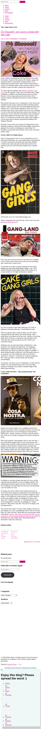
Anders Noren (11, 664)
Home (7, 5)
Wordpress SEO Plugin (12, 668)
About (7, 7)
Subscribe (8, 575)
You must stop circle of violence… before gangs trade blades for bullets (14, 535)
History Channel (27, 90)
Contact (7, 9)
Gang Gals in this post (10, 222)
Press (6, 11)
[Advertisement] (16, 616)
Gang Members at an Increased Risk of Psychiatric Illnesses (4, 535)
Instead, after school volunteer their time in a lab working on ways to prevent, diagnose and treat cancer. (20, 515)
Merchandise (9, 12)
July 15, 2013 (5, 38)
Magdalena (14, 38)
